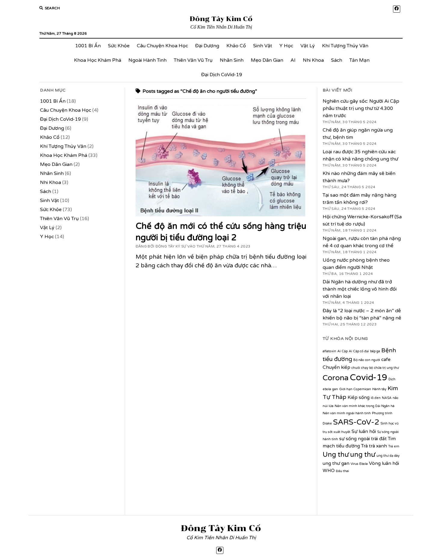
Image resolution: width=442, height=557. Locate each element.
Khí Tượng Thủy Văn (345, 46)
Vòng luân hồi (384, 463)
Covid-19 (368, 377)
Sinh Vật (262, 46)
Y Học (286, 46)
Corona (335, 377)
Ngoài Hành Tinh (147, 60)
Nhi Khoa (313, 60)
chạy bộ (367, 368)
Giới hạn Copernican (355, 389)
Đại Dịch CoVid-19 (221, 75)
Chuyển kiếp (336, 367)
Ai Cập (342, 351)
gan (335, 389)
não (395, 398)
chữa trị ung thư (386, 368)
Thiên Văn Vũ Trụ (193, 60)
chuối (355, 368)
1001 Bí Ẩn (88, 46)
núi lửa (328, 406)
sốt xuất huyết (339, 432)
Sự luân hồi (363, 431)
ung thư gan (336, 463)
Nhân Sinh (232, 60)
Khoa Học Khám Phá (97, 60)
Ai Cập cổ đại (359, 351)
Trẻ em (393, 446)
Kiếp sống (359, 397)
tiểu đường (348, 446)
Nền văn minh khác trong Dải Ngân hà (364, 406)
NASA (386, 398)
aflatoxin (329, 351)
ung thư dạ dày (388, 456)
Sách (336, 60)
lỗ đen (376, 398)
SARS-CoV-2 (356, 422)
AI (293, 60)
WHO (329, 470)
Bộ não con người (366, 360)
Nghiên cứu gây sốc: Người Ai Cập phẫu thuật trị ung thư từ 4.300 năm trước (361, 108)
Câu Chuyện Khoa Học (162, 46)
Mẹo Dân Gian (267, 60)
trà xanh (378, 446)
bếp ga (375, 351)
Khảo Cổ (236, 46)
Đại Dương (207, 46)
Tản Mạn (359, 60)
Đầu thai (342, 471)
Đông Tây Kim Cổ (221, 19)
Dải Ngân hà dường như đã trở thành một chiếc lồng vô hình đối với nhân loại (360, 289)
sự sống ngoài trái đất (363, 438)
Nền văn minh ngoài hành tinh (347, 413)
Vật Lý (307, 46)
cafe (386, 359)
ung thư (362, 454)
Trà (364, 446)
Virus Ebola (359, 464)
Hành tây (379, 389)
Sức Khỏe (119, 46)
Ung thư (336, 454)
